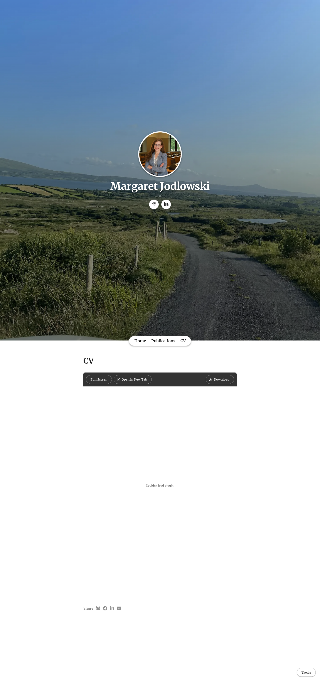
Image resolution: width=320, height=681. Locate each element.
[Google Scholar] (154, 204)
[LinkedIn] (166, 204)
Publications (163, 340)
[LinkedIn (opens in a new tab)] (112, 608)
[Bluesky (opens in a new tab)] (98, 608)
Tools (306, 672)
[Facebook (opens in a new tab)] (105, 608)
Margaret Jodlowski (160, 186)
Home (140, 340)
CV (183, 340)
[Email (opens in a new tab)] (119, 608)
